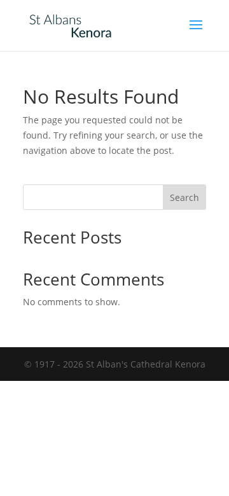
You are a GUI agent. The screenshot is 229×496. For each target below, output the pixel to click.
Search (184, 197)
